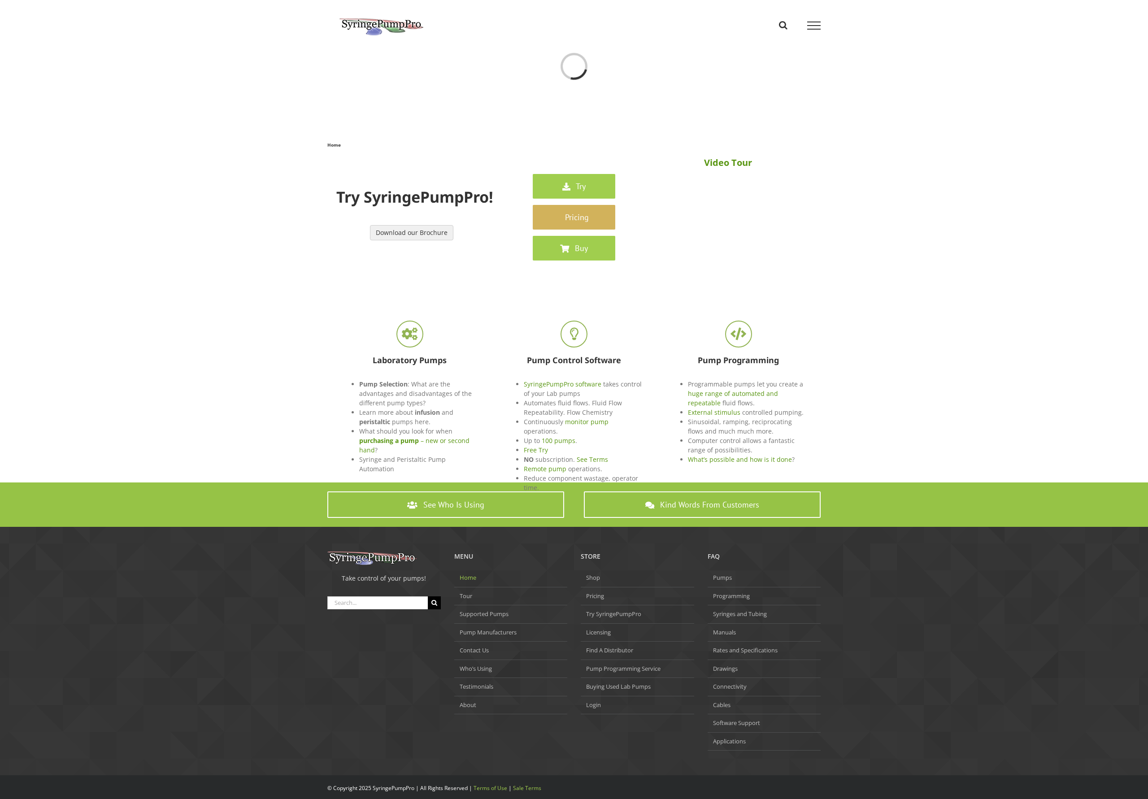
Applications (729, 741)
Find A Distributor (609, 650)
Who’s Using (476, 668)
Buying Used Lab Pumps (618, 686)
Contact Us (474, 650)
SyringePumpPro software (562, 384)
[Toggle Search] (783, 25)
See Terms (592, 459)
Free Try (536, 450)
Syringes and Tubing (740, 614)
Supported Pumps (484, 614)
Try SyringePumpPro (613, 614)
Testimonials (476, 686)
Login (593, 705)
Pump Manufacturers (488, 632)
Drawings (725, 668)
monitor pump (587, 421)
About (468, 705)
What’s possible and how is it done (740, 459)
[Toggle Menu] (814, 26)
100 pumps (558, 440)
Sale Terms (527, 788)
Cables (722, 705)
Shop (593, 577)
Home (468, 577)
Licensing (598, 632)
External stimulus (714, 412)
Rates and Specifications (745, 650)
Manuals (724, 632)
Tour (466, 596)
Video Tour (728, 162)
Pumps (722, 577)
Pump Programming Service (623, 668)
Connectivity (730, 686)
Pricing (595, 596)
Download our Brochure (412, 232)
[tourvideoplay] (728, 172)
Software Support (736, 723)
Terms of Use (490, 788)
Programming (731, 596)
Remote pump (545, 469)
